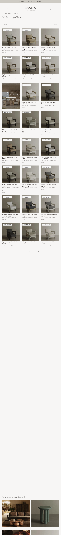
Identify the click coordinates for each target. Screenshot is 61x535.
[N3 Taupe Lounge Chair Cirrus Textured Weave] (11, 204)
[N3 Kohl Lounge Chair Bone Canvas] (30, 65)
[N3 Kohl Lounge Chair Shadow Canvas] (11, 232)
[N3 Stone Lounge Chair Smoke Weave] (50, 204)
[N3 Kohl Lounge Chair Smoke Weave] (50, 92)
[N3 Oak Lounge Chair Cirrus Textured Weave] (30, 92)
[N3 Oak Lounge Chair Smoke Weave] (50, 174)
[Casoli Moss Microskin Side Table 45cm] (45, 513)
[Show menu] (3, 8)
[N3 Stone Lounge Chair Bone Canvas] (50, 232)
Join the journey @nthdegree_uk (13, 497)
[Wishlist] (54, 8)
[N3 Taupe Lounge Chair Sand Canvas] (30, 232)
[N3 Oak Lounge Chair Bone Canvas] (50, 65)
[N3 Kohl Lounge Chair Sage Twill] (11, 174)
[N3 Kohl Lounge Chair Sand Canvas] (11, 119)
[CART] (57, 8)
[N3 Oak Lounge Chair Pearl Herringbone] (50, 37)
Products (8, 13)
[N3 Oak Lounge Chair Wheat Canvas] (30, 37)
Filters (5, 24)
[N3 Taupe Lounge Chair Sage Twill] (30, 119)
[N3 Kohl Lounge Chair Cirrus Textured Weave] (50, 147)
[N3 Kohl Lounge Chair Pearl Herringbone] (50, 119)
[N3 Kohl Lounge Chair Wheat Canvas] (11, 147)
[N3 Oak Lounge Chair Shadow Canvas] (30, 204)
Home (5, 13)
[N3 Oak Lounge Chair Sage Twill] (11, 37)
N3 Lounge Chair (15, 13)
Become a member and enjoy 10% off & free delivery (30, 1)
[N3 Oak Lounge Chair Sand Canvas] (11, 65)
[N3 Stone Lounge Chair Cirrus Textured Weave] (30, 174)
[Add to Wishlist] (18, 30)
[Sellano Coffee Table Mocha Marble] (16, 513)
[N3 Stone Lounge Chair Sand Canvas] (30, 147)
